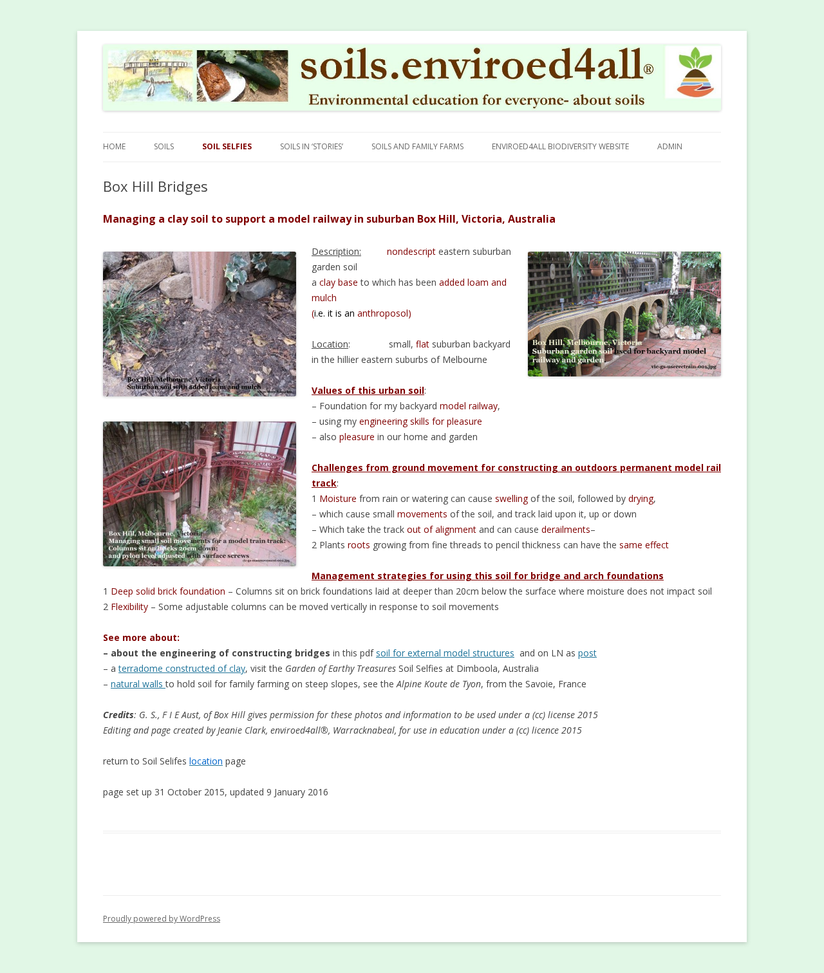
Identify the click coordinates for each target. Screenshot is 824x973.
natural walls (138, 684)
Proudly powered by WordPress (161, 918)
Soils (164, 146)
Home (114, 146)
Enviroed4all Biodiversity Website (560, 146)
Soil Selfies (227, 146)
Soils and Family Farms (417, 146)
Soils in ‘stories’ (311, 146)
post (587, 653)
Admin (669, 146)
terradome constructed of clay (181, 668)
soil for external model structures (445, 653)
